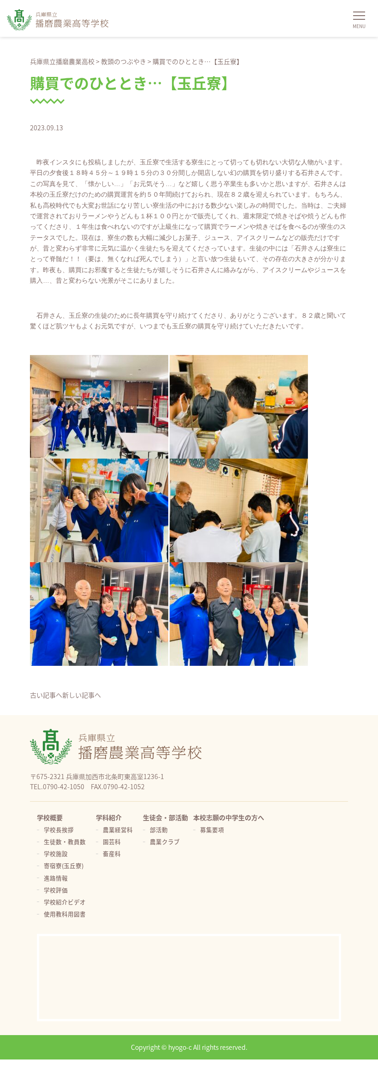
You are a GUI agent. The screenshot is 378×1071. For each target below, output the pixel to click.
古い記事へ (46, 694)
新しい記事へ (81, 694)
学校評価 (56, 889)
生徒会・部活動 (165, 817)
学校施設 (56, 853)
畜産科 (112, 853)
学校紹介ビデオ (65, 901)
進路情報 (56, 877)
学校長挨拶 (59, 829)
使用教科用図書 (65, 913)
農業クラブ (165, 841)
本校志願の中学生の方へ (228, 817)
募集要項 (212, 829)
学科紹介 (109, 817)
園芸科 (112, 841)
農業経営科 (118, 829)
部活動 (159, 829)
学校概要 (50, 817)
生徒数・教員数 (65, 841)
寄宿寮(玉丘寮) (63, 865)
